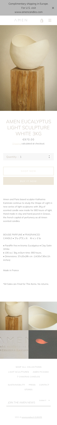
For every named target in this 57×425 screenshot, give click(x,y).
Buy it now (28, 181)
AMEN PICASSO (41, 372)
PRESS (32, 385)
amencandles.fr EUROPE (32, 417)
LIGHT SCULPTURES (18, 372)
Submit (43, 400)
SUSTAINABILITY (16, 385)
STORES (28, 389)
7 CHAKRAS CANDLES (28, 376)
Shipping (16, 143)
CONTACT (44, 385)
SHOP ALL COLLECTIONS (28, 367)
